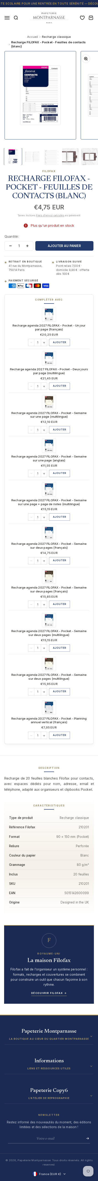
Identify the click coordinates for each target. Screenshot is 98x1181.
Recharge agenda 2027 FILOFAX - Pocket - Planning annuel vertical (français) (49, 720)
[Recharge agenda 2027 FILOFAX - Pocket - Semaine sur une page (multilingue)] (49, 402)
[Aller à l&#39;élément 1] (13, 156)
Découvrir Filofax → (49, 993)
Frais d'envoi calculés (50, 215)
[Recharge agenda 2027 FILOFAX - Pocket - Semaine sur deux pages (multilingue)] (49, 620)
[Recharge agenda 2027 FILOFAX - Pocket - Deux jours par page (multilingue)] (49, 358)
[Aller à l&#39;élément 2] (32, 156)
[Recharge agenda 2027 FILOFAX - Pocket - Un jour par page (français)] (49, 315)
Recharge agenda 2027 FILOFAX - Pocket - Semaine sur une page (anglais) (49, 458)
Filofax (48, 171)
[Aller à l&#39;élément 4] (70, 156)
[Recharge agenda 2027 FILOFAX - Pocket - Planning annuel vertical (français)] (49, 708)
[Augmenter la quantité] (27, 245)
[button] (49, 1037)
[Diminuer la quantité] (10, 245)
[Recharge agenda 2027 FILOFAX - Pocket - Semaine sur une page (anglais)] (49, 446)
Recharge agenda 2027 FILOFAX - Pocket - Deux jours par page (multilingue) (49, 371)
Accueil (32, 37)
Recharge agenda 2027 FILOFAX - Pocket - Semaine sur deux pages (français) (49, 545)
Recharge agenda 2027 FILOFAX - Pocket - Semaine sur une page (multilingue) (49, 415)
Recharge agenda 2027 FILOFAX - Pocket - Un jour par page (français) (49, 327)
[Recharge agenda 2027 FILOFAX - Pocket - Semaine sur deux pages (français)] (49, 533)
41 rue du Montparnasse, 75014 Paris (25, 267)
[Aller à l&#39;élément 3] (51, 156)
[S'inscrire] (86, 1138)
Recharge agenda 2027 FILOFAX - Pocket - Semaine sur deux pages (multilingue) (49, 633)
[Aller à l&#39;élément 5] (89, 156)
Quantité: (12, 236)
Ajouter (59, 342)
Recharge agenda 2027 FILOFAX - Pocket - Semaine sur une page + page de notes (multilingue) (49, 502)
